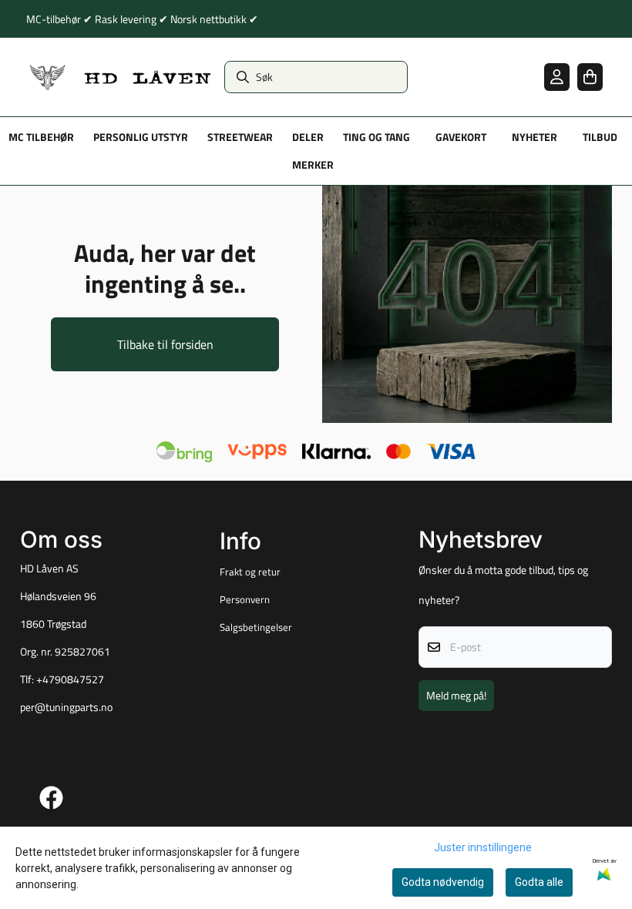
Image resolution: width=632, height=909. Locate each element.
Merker (313, 164)
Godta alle (539, 882)
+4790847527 (70, 679)
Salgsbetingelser (256, 627)
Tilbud (600, 137)
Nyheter (534, 137)
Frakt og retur (250, 571)
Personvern (245, 599)
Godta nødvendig (443, 882)
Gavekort (460, 137)
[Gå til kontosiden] (557, 76)
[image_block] (467, 304)
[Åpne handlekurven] (590, 76)
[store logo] (120, 77)
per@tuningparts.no (66, 707)
